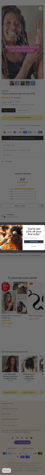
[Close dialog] (43, 226)
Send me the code (34, 241)
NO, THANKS (33, 246)
